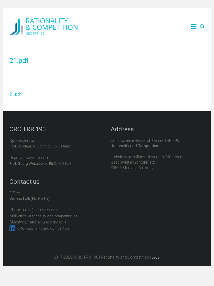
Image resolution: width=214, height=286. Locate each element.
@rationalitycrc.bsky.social (46, 222)
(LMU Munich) (41, 146)
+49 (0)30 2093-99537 (40, 210)
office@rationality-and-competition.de (47, 216)
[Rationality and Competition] (43, 21)
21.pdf (15, 94)
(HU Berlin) (42, 163)
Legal (156, 257)
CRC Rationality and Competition (43, 228)
